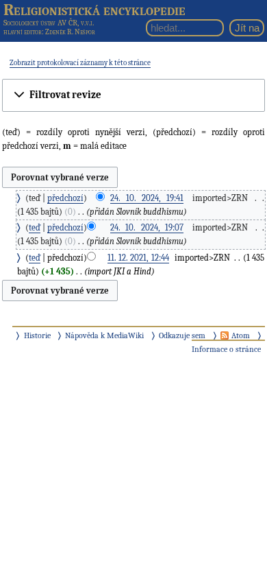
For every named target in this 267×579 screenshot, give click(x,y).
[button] (133, 95)
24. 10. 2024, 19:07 (147, 227)
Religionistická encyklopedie (94, 9)
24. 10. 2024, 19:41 (146, 198)
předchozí (65, 198)
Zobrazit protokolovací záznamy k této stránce (80, 62)
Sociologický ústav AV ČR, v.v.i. (48, 22)
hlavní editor (22, 31)
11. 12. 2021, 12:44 (138, 257)
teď (34, 227)
